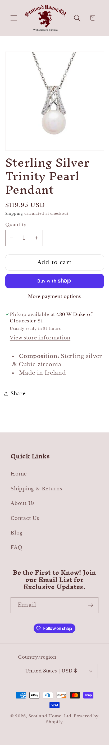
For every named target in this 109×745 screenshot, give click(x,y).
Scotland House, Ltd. (50, 716)
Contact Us (25, 518)
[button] (13, 18)
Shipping (14, 213)
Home (19, 474)
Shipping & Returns (36, 489)
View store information (40, 338)
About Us (23, 503)
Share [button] (18, 393)
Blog (17, 533)
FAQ (16, 547)
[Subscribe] (90, 605)
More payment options (54, 296)
